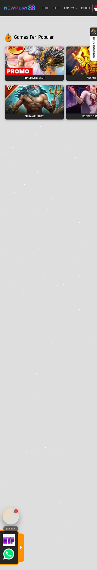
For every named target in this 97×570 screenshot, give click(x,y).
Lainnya (69, 8)
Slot (56, 8)
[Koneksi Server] (11, 516)
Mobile (86, 8)
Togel (46, 8)
